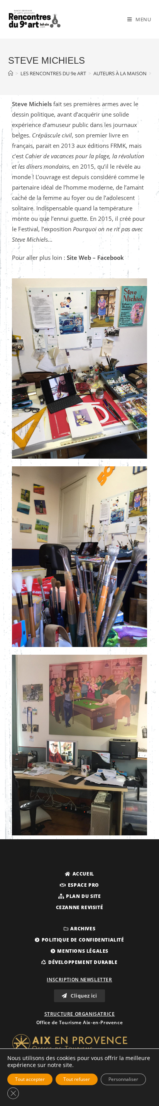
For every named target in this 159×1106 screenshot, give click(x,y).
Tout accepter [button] (30, 1079)
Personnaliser (123, 1079)
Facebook (110, 257)
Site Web (78, 257)
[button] (79, 874)
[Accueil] (10, 73)
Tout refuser (76, 1079)
